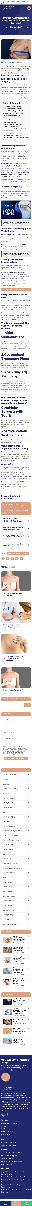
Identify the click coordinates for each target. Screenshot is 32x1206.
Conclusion (6, 140)
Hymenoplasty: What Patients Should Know (15, 1177)
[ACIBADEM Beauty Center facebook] (3, 1115)
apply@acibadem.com (24, 1)
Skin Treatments (8, 901)
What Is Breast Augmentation (13, 690)
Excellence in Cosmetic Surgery (12, 106)
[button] (29, 8)
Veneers (5, 812)
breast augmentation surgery (18, 553)
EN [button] (4, 3)
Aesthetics (6, 821)
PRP (4, 877)
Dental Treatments (9, 849)
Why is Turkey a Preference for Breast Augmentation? (14, 626)
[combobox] (6, 732)
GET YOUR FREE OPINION (15, 758)
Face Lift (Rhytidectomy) (11, 840)
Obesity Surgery (8, 803)
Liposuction (6, 784)
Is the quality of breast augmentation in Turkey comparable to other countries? (13, 520)
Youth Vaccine (7, 891)
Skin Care (6, 919)
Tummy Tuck (7, 793)
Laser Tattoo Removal (10, 863)
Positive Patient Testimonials (12, 135)
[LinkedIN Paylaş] (12, 558)
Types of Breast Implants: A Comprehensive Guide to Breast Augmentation (14, 658)
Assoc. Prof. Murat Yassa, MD (10, 1153)
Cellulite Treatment (9, 910)
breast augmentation (10, 69)
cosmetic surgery (6, 89)
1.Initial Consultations (10, 122)
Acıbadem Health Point (8, 1145)
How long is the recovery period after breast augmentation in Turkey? (13, 536)
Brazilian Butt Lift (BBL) (10, 789)
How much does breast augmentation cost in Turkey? (13, 505)
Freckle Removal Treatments (12, 868)
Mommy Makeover (9, 826)
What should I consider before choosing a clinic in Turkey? (13, 528)
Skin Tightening (8, 915)
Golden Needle (8, 887)
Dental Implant (7, 807)
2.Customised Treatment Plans (13, 124)
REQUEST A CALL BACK (14, 289)
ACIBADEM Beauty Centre (19, 486)
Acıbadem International (8, 1142)
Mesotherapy (7, 882)
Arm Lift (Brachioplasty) (10, 835)
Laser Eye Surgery (9, 817)
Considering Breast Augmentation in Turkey (16, 137)
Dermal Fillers (7, 859)
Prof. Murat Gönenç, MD (9, 1156)
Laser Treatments (9, 873)
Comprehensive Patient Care (11, 115)
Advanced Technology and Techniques (14, 111)
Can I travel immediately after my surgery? (14, 544)
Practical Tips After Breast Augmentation (12, 594)
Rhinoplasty (6, 779)
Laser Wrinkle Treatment (11, 924)
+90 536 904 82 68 (9, 1)
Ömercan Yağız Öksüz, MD (9, 1159)
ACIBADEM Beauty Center (16, 26)
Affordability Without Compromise (13, 108)
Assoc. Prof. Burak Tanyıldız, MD (11, 1161)
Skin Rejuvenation (9, 896)
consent (8, 747)
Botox (5, 854)
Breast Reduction (8, 845)
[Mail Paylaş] (21, 558)
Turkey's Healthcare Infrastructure (13, 113)
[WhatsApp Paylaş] (17, 558)
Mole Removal (7, 905)
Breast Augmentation (10, 775)
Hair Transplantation (9, 798)
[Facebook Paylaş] (3, 558)
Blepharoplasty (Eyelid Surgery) (13, 831)
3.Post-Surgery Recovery (11, 126)
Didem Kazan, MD (6, 1164)
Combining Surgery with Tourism (13, 133)
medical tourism (6, 154)
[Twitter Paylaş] (7, 558)
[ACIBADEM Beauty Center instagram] (7, 1115)
